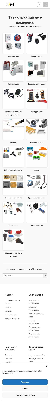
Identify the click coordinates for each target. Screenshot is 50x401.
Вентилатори (36, 294)
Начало (9, 294)
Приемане (25, 382)
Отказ (25, 389)
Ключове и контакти (10, 348)
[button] (46, 366)
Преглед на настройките (25, 395)
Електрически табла (36, 348)
